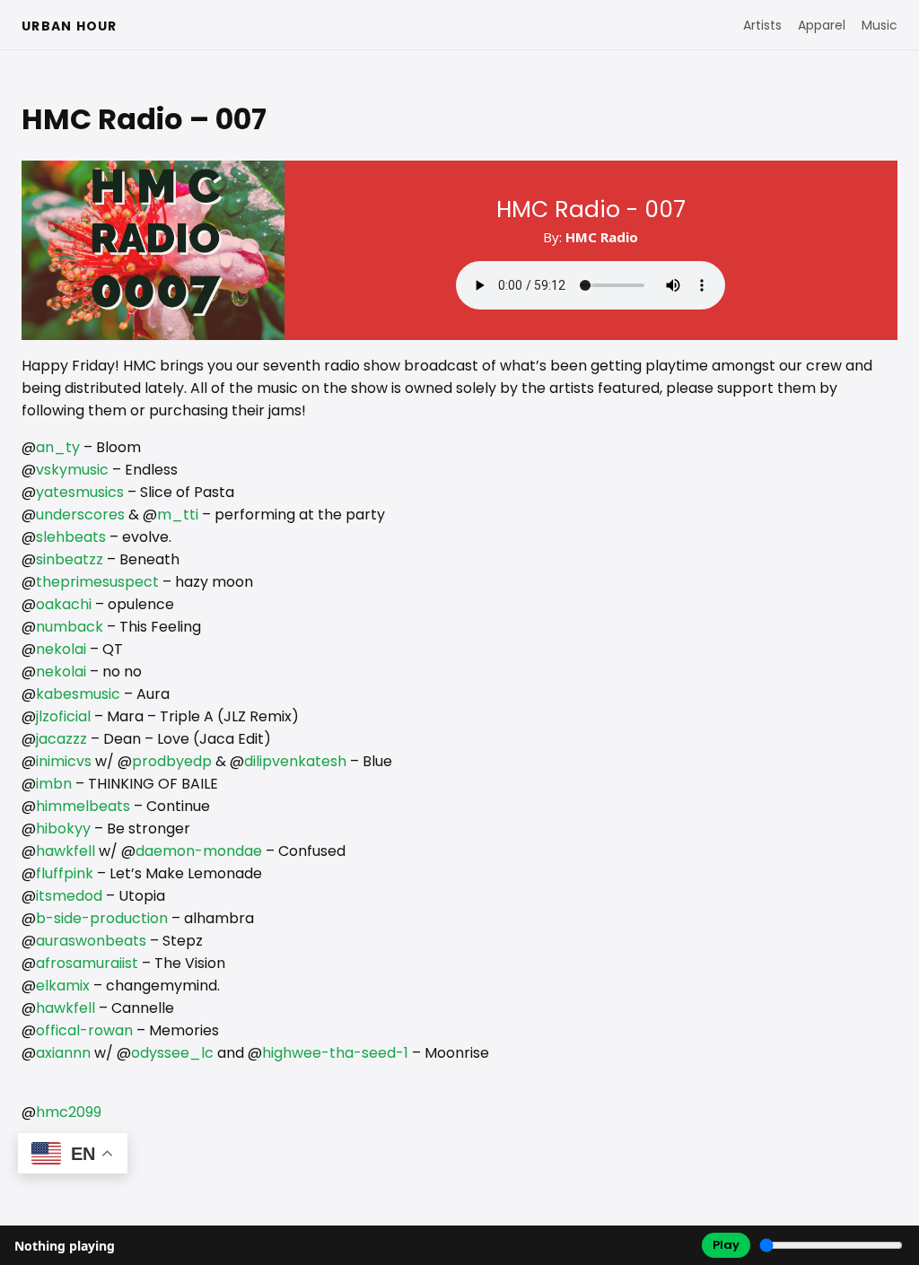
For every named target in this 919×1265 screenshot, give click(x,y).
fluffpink (64, 873)
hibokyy (63, 828)
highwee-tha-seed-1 (335, 1053)
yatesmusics (80, 492)
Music (879, 25)
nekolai (61, 649)
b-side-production (102, 918)
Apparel (821, 25)
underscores (80, 514)
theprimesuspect (97, 581)
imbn (54, 783)
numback (69, 626)
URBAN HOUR (70, 26)
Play (726, 1244)
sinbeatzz (69, 559)
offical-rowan (84, 1030)
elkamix (63, 985)
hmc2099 (68, 1112)
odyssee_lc (172, 1053)
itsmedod (69, 896)
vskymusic (72, 469)
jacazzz (61, 738)
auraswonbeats (91, 940)
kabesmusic (78, 694)
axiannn (63, 1053)
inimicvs (64, 761)
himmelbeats (83, 806)
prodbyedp (172, 761)
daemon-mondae (199, 851)
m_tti (177, 514)
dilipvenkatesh (295, 761)
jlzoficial (63, 716)
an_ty (58, 447)
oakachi (64, 604)
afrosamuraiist (87, 963)
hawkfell (65, 851)
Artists (762, 25)
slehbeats (71, 537)
